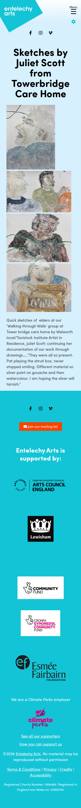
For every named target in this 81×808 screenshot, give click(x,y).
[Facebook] (30, 33)
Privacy (50, 769)
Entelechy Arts (28, 753)
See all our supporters (40, 736)
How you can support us (40, 744)
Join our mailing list (42, 426)
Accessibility (40, 775)
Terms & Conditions (24, 769)
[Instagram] (40, 33)
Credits (66, 769)
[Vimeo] (50, 33)
